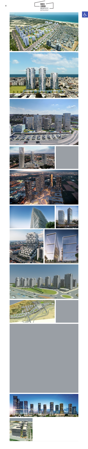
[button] (85, 14)
